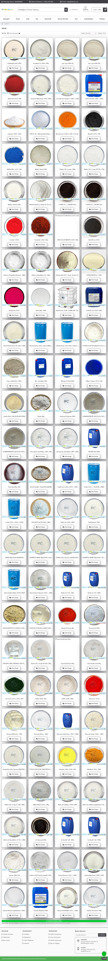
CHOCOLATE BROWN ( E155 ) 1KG (67, 240)
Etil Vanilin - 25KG (41, 310)
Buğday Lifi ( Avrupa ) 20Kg (68, 169)
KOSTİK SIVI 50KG (94, 452)
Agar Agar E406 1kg (67, 63)
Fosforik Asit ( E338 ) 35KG (94, 310)
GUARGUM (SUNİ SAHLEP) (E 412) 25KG (94, 346)
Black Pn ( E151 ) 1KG (94, 134)
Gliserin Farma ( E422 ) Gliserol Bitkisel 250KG (41, 346)
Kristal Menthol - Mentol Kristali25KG (41, 487)
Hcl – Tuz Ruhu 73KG (41, 381)
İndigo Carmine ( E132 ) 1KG (94, 381)
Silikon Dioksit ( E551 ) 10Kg (41, 805)
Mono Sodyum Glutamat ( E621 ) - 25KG (41, 593)
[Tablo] (3, 33)
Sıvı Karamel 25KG (41, 840)
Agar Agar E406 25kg (94, 63)
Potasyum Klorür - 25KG (41, 734)
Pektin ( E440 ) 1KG (41, 699)
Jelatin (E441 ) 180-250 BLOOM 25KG (14, 416)
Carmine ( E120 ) (14, 240)
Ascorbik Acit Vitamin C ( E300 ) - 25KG (67, 99)
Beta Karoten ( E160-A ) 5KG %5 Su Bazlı (67, 134)
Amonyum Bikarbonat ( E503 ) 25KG (41, 99)
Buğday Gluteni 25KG (41, 169)
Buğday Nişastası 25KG (14, 204)
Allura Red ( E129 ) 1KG (14, 99)
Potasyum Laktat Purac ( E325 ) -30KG (68, 734)
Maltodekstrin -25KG (94, 522)
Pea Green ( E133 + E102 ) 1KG (14, 699)
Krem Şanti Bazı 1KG (14, 487)
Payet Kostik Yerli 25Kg (94, 663)
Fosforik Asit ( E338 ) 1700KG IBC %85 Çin (67, 310)
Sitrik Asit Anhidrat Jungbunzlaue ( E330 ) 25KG (94, 805)
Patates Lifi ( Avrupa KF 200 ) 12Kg (41, 663)
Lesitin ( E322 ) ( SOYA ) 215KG (14, 522)
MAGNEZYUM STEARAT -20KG (41, 522)
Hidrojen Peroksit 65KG (67, 381)
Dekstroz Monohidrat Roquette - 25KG (14, 275)
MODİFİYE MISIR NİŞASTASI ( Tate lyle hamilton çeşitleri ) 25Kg (94, 557)
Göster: (100, 33)
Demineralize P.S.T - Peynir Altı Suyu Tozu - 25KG (67, 275)
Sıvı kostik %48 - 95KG (94, 840)
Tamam (104, 958)
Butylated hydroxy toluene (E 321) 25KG (41, 204)
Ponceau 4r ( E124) (94, 699)
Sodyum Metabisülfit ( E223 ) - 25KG (67, 910)
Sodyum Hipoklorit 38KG (41, 910)
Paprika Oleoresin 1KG (67, 628)
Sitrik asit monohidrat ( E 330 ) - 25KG (14, 840)
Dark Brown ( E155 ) (94, 240)
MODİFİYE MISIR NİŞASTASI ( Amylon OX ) (41, 557)
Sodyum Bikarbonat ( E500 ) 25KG (94, 875)
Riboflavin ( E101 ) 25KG (94, 769)
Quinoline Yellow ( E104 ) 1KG (67, 769)
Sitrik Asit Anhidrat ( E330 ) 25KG (67, 805)
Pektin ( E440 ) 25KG (67, 699)
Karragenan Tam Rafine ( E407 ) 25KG (68, 452)
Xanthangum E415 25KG (14, 63)
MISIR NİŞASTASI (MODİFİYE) (14, 557)
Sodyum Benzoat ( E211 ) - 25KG (67, 875)
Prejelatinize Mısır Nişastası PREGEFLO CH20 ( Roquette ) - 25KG (14, 769)
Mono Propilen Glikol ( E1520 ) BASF (14, 593)
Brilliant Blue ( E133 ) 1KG (14, 169)
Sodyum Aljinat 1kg (14, 875)
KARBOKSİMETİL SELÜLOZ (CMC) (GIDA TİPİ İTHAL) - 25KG (94, 416)
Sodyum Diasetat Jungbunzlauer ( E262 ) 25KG (14, 910)
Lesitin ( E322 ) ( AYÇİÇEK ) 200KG (94, 487)
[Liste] (5, 33)
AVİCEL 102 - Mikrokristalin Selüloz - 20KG (41, 134)
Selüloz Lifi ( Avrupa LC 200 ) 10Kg (14, 805)
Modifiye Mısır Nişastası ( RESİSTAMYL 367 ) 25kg (67, 557)
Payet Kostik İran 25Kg (67, 663)
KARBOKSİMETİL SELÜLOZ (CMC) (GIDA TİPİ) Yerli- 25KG (14, 452)
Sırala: (83, 33)
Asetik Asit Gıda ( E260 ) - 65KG (94, 99)
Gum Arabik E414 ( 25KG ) (14, 381)
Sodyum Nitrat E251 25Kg (94, 910)
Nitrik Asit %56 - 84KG (94, 593)
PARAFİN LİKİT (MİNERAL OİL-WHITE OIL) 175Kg (14, 663)
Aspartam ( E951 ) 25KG (14, 134)
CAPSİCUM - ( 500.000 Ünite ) (94, 204)
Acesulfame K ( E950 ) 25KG (41, 63)
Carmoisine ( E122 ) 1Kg (41, 240)
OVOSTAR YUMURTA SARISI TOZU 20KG (41, 628)
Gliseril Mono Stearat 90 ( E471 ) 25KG (14, 346)
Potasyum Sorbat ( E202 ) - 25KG (94, 734)
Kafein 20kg (41, 416)
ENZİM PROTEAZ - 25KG (94, 275)
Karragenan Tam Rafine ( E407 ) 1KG (41, 452)
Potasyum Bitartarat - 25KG (14, 734)
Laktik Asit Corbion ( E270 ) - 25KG (68, 487)
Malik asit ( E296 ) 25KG (68, 522)
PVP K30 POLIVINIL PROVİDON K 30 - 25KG (41, 769)
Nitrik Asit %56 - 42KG (67, 593)
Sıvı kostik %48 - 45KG (67, 840)
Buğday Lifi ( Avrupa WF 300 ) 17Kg (94, 169)
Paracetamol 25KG (94, 628)
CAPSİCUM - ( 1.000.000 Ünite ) (68, 204)
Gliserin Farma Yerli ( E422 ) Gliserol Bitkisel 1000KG (67, 346)
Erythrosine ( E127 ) (14, 310)
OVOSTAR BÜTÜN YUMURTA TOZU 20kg (14, 628)
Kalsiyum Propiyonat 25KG (67, 416)
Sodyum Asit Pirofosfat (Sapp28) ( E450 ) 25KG (41, 875)
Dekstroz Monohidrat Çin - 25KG (41, 275)
